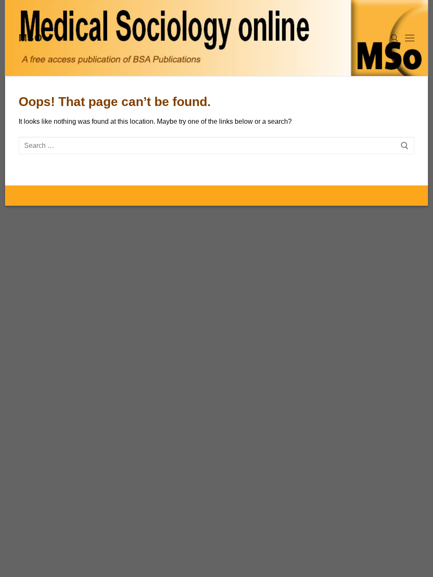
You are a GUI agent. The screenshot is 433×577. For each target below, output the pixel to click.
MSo (30, 38)
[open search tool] (394, 38)
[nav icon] (409, 38)
